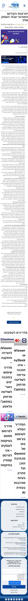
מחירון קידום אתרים (20, 507)
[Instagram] (19, 599)
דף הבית (23, 24)
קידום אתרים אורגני (20, 514)
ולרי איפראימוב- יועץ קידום (18, 527)
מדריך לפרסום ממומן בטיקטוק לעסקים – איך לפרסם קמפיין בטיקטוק (6, 445)
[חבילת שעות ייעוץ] (14, 577)
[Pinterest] (17, 599)
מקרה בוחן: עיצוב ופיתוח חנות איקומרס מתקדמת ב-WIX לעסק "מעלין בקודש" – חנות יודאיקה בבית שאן (15, 553)
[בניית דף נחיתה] (14, 578)
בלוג (16, 24)
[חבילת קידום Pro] (14, 575)
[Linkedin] (9, 599)
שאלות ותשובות (21, 525)
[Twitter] (6, 599)
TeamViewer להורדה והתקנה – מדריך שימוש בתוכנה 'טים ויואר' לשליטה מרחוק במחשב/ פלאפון (14, 548)
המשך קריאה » (22, 394)
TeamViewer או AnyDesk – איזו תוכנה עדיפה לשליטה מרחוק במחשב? (16, 543)
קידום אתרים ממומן (20, 516)
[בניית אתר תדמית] (14, 579)
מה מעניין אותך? (21, 574)
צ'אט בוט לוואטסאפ (20, 509)
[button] (14, 50)
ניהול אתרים (21, 511)
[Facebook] (22, 599)
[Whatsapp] (11, 599)
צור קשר (3, 7)
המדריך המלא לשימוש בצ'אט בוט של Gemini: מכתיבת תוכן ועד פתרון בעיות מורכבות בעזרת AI (19, 458)
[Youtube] (14, 599)
